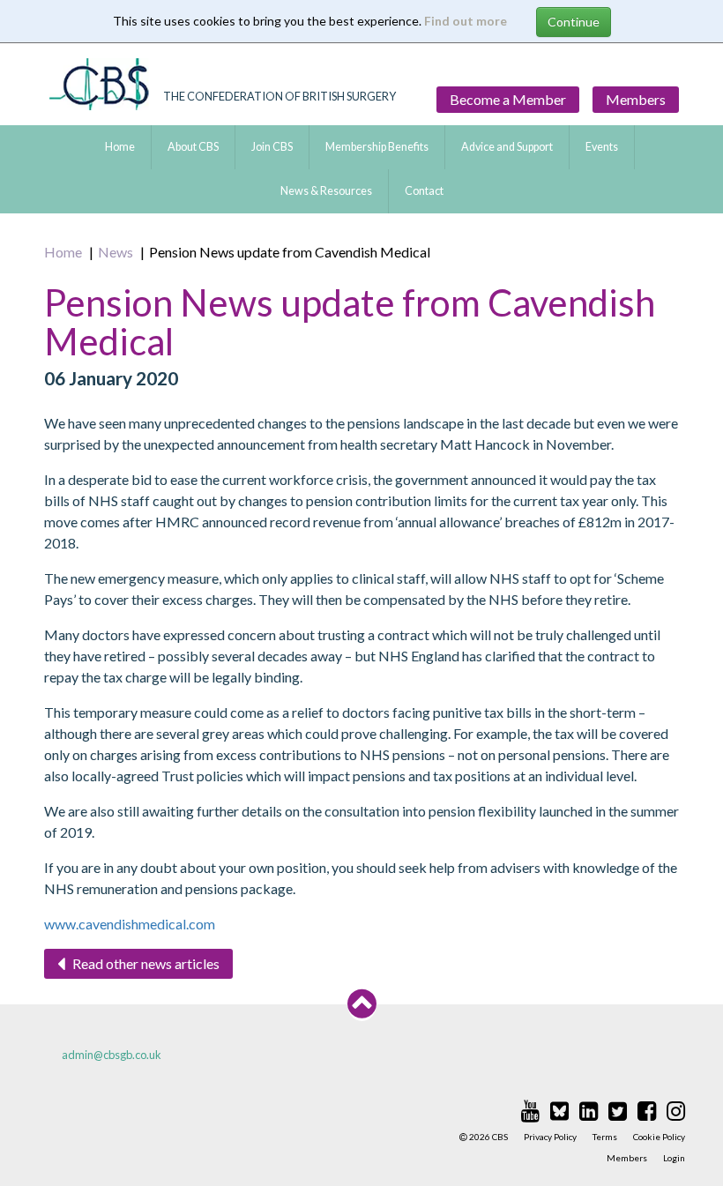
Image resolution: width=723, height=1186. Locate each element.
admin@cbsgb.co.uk (111, 1055)
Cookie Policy (659, 1136)
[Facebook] (646, 1110)
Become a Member (508, 99)
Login (674, 1157)
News (115, 251)
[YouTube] (530, 1110)
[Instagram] (676, 1110)
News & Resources (326, 191)
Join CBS (272, 146)
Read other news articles (145, 963)
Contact (424, 191)
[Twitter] (617, 1110)
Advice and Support (507, 146)
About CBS (193, 146)
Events (601, 146)
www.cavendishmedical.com (129, 923)
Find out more (465, 20)
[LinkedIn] (588, 1110)
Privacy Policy (550, 1136)
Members (636, 99)
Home (120, 146)
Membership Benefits (377, 146)
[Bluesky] (559, 1110)
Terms (605, 1136)
